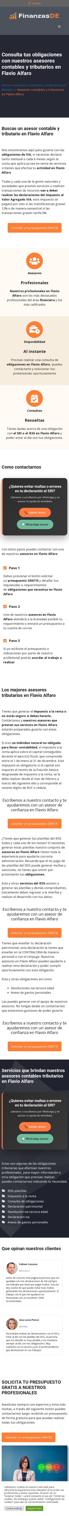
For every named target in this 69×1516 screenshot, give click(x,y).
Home (6, 85)
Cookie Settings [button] (14, 1508)
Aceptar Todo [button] (34, 1508)
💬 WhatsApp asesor (35, 524)
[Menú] (59, 27)
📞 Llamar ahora (35, 512)
